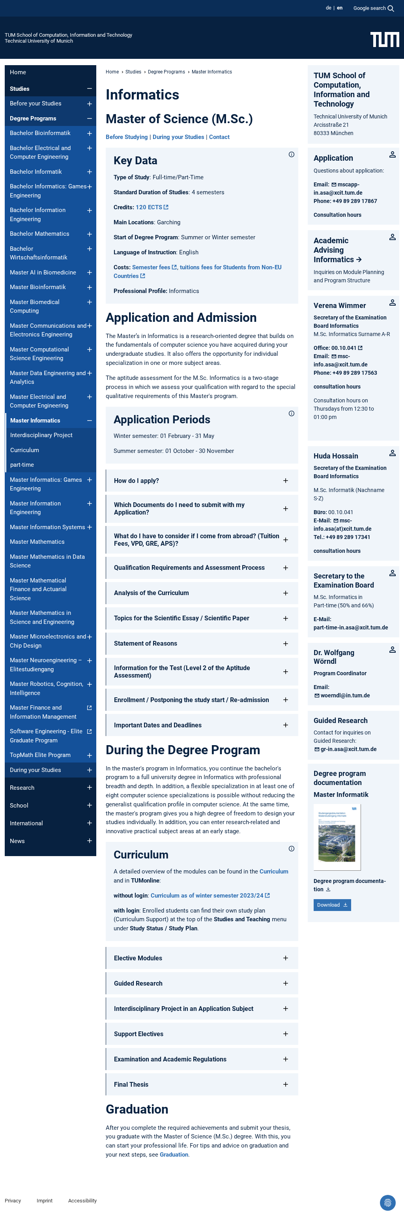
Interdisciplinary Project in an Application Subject (183, 1008)
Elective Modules (138, 958)
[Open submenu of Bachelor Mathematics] (89, 234)
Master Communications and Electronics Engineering (48, 330)
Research (22, 787)
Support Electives (138, 1034)
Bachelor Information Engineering (37, 215)
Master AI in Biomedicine (43, 272)
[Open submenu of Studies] (89, 88)
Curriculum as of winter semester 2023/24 (207, 895)
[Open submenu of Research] (89, 787)
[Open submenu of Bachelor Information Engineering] (89, 210)
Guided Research (138, 983)
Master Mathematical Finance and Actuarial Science (38, 589)
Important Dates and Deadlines (158, 725)
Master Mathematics (37, 541)
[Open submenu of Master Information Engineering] (89, 503)
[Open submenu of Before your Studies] (89, 104)
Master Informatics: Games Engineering (46, 484)
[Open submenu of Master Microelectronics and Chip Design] (89, 637)
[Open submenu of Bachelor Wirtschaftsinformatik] (89, 249)
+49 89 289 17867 (355, 201)
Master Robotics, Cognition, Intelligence (46, 688)
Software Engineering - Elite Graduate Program (46, 736)
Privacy (13, 1201)
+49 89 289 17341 (348, 537)
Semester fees (151, 267)
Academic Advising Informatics (334, 250)
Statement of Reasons (145, 643)
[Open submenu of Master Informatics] (89, 420)
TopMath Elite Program (40, 755)
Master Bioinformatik (38, 287)
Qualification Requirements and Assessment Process (189, 567)
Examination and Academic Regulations (170, 1059)
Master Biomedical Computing (35, 307)
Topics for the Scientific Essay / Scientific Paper (181, 618)
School (19, 805)
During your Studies (35, 770)
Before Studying (127, 137)
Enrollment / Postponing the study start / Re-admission (191, 700)
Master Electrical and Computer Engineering (39, 401)
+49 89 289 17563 (355, 373)
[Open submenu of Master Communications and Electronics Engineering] (89, 326)
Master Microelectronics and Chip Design (48, 641)
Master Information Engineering (35, 508)
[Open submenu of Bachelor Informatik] (89, 172)
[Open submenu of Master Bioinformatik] (89, 287)
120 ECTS (149, 207)
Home (18, 72)
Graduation (174, 1154)
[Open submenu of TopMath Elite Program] (89, 755)
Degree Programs (33, 118)
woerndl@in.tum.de (345, 695)
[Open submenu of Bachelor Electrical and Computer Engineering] (89, 148)
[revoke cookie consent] (388, 1203)
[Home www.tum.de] (384, 39)
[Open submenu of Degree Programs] (89, 118)
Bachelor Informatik (36, 171)
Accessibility (82, 1201)
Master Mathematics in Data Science (47, 561)
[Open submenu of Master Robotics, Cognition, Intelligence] (89, 684)
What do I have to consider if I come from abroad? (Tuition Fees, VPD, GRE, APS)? (196, 539)
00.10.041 (344, 348)
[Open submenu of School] (89, 805)
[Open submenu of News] (89, 840)
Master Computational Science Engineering (39, 354)
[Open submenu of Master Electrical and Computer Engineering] (89, 397)
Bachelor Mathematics (39, 233)
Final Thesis (131, 1084)
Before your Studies (36, 103)
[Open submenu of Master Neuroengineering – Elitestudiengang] (89, 660)
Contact (219, 137)
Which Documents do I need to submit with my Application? (179, 508)
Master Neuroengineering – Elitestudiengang (46, 665)
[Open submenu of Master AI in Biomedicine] (89, 272)
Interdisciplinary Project (41, 435)
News (17, 841)
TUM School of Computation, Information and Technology (68, 35)
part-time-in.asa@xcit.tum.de (351, 627)
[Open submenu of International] (89, 823)
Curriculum (24, 450)
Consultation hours (337, 215)
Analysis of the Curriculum (151, 593)
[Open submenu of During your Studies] (89, 770)
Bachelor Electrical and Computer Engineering (40, 153)
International (26, 823)
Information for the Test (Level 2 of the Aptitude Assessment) (182, 671)
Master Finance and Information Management (43, 712)
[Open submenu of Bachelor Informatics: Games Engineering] (89, 187)
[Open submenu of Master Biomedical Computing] (89, 302)
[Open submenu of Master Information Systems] (89, 527)
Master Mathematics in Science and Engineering (42, 617)
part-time (22, 464)
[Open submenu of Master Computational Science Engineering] (89, 349)
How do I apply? (136, 481)
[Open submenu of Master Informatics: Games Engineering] (89, 480)
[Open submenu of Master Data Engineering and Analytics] (89, 373)
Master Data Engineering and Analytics (48, 378)
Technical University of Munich (39, 41)
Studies (20, 88)
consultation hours (337, 386)
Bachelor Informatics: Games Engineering (48, 191)
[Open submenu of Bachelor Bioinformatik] (89, 133)
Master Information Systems (47, 527)
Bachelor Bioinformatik (40, 133)
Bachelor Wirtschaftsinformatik (38, 253)
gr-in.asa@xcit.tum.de (349, 749)
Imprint (44, 1201)
